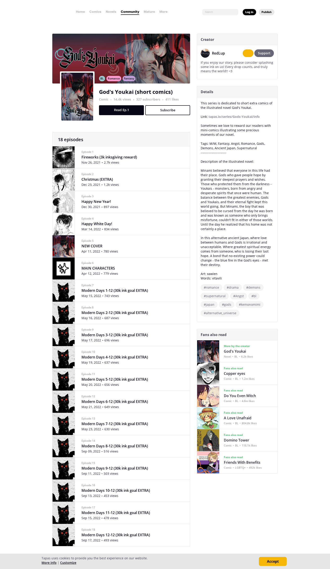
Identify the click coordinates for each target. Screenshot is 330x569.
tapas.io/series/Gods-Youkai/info (234, 116)
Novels (111, 11)
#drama (233, 287)
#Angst (238, 296)
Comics (95, 11)
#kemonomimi (249, 304)
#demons (253, 287)
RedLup (218, 53)
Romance (114, 78)
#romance (211, 287)
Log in (249, 12)
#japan (209, 304)
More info (49, 562)
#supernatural (215, 296)
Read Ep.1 (121, 110)
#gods (226, 304)
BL (102, 78)
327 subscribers (148, 99)
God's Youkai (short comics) (136, 91)
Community (130, 11)
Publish (267, 12)
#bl (253, 296)
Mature (149, 11)
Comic (103, 99)
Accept (273, 561)
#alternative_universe (220, 313)
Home (80, 11)
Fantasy (129, 78)
